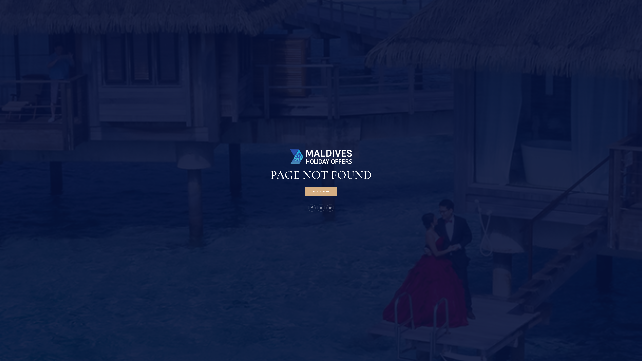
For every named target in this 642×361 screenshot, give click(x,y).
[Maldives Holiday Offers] (321, 156)
